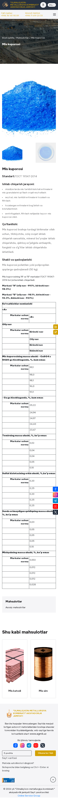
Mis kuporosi (38, 38)
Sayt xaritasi (9, 758)
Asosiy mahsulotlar (15, 607)
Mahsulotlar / (23, 38)
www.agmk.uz (38, 734)
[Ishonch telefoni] (55, 326)
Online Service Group (29, 796)
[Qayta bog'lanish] (55, 332)
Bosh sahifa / (8, 38)
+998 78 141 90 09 (10, 16)
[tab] (12, 153)
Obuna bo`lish (45, 753)
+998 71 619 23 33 (34, 16)
